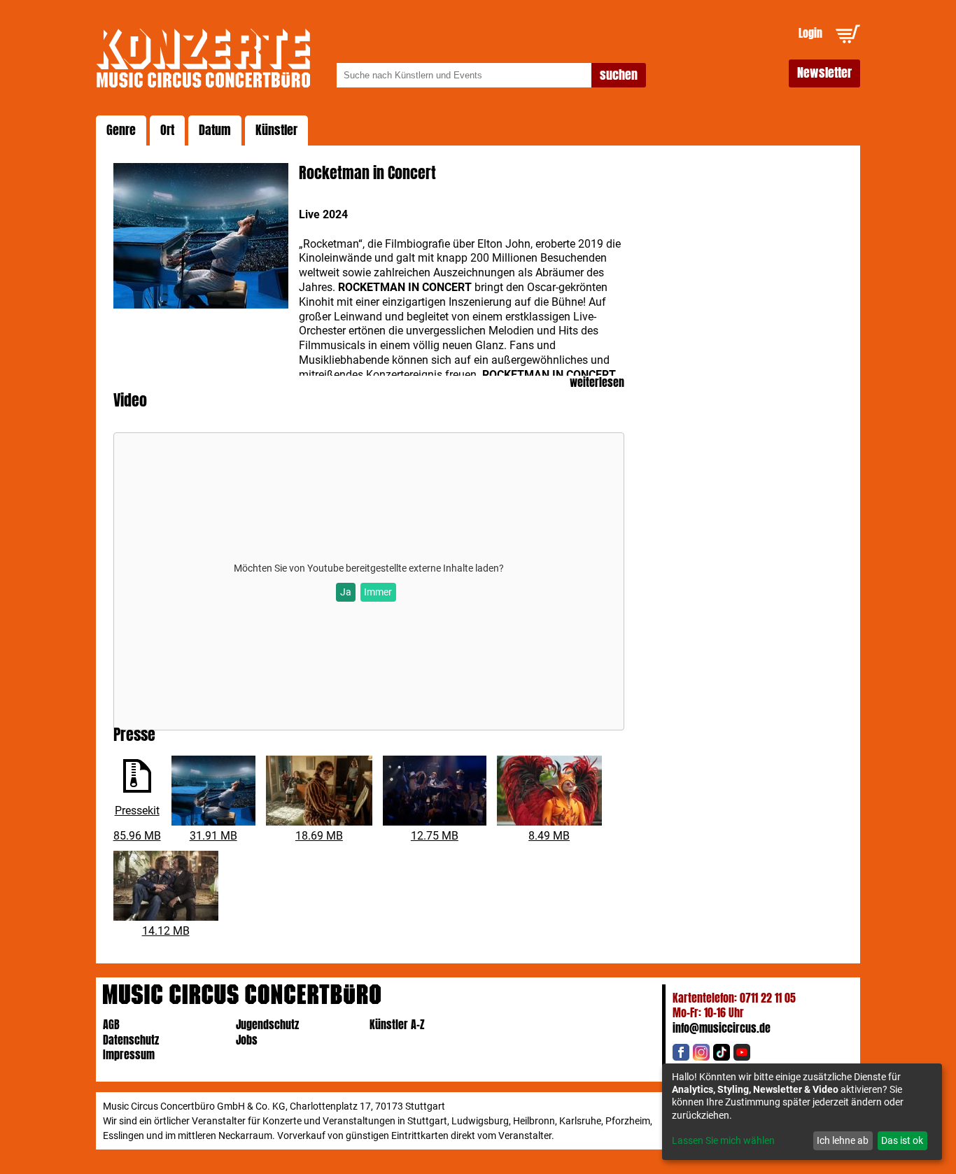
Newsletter (824, 73)
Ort (167, 130)
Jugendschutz (267, 1025)
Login (810, 33)
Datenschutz (131, 1040)
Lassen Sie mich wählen (723, 1140)
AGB (111, 1025)
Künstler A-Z (397, 1025)
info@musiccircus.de (722, 1028)
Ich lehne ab (843, 1140)
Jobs (247, 1040)
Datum (215, 130)
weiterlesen (597, 383)
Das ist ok (902, 1140)
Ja (345, 591)
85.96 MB (137, 835)
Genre (121, 130)
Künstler (276, 130)
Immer (378, 591)
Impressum (129, 1055)
